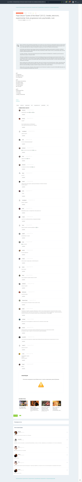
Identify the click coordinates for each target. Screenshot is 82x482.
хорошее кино (28, 7)
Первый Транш (24, 300)
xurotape (23, 319)
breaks (18, 105)
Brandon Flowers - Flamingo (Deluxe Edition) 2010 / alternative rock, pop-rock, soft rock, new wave (34, 409)
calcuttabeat (24, 131)
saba (23, 156)
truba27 (23, 181)
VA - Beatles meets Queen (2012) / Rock (22, 408)
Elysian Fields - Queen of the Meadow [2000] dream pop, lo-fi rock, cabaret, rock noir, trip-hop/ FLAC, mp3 (45, 409)
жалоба (23, 114)
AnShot (19, 454)
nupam (23, 308)
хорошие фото (47, 7)
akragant (19, 431)
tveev (23, 225)
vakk (23, 139)
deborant (23, 110)
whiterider (24, 283)
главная (17, 7)
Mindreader (24, 292)
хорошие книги (34, 7)
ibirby (23, 275)
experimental (27, 105)
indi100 (23, 250)
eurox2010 (24, 337)
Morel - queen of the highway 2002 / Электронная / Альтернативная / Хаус (57, 409)
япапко (17, 99)
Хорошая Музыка (20, 13)
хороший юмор (41, 7)
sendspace (18, 101)
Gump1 (23, 364)
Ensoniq (23, 118)
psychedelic (43, 105)
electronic (22, 105)
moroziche (19, 439)
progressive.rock (37, 105)
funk (32, 105)
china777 (23, 345)
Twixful (23, 258)
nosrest (23, 327)
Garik (24, 20)
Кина (19, 446)
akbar (23, 173)
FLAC (23, 193)
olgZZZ (23, 233)
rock (47, 105)
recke (23, 353)
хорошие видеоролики (54, 7)
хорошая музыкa (22, 7)
